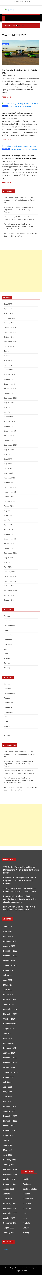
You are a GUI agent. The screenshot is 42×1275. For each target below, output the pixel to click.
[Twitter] (19, 3)
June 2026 (8, 304)
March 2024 (8, 417)
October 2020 (9, 586)
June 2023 (8, 459)
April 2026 (8, 309)
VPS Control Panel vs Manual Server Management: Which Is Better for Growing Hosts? (20, 200)
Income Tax (8, 635)
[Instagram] (22, 3)
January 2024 (9, 426)
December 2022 (10, 487)
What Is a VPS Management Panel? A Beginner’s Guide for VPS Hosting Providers (18, 209)
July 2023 (7, 454)
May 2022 (8, 520)
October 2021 (9, 548)
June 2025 (8, 356)
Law (5, 649)
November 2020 (10, 581)
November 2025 (10, 332)
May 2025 (8, 360)
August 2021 (9, 558)
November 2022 (10, 492)
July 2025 (7, 351)
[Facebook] (15, 3)
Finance (4, 106)
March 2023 (8, 473)
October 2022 (9, 497)
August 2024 (9, 403)
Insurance (8, 640)
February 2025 (9, 374)
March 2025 (8, 370)
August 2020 (9, 595)
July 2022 (7, 511)
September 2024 (10, 398)
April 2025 (8, 365)
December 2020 (10, 576)
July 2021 (7, 562)
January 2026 (9, 323)
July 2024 (7, 407)
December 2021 (10, 539)
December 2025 (10, 328)
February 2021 (9, 572)
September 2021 (10, 553)
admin (4, 76)
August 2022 (9, 506)
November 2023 (10, 435)
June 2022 (8, 515)
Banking (7, 616)
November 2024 (10, 389)
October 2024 (9, 393)
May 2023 (8, 464)
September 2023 (10, 445)
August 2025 (9, 346)
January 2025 (9, 379)
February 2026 (9, 318)
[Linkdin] (25, 3)
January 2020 (9, 600)
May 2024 (8, 412)
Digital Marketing (10, 625)
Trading (7, 668)
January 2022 (9, 534)
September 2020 (10, 591)
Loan (6, 654)
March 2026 (8, 313)
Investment (5, 148)
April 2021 (8, 567)
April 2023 (8, 468)
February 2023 (9, 478)
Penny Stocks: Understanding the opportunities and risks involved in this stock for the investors (19, 226)
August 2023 (9, 450)
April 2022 (8, 525)
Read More (6, 97)
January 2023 (9, 482)
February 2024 (9, 421)
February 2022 (9, 529)
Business (5, 44)
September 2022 (10, 501)
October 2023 (9, 440)
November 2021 (10, 544)
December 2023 (10, 431)
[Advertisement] (21, 271)
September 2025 (10, 342)
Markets (7, 658)
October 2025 (9, 337)
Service (7, 663)
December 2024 (10, 384)
